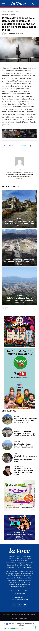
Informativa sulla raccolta (13, 628)
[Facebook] (14, 605)
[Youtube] (25, 605)
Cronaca (19, 218)
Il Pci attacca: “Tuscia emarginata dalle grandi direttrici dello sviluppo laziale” (23, 471)
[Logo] (18, 3)
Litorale (17, 453)
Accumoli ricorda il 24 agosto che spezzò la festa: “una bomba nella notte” (19, 223)
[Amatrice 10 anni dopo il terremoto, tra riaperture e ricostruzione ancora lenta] (19, 248)
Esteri (17, 11)
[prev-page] (3, 308)
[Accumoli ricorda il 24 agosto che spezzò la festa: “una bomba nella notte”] (19, 209)
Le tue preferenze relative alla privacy (21, 624)
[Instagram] (19, 605)
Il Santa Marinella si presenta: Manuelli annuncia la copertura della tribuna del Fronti (25, 459)
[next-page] (6, 308)
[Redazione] (3, 33)
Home (4, 11)
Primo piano (10, 11)
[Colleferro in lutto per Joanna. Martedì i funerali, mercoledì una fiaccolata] (19, 286)
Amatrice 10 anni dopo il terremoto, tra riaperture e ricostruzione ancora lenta (19, 262)
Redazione (11, 33)
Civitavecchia (18, 466)
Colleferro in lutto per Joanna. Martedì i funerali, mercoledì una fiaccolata (19, 300)
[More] (30, 146)
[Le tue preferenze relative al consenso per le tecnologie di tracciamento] (35, 627)
